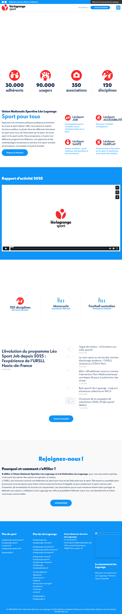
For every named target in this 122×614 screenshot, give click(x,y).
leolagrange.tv (39, 596)
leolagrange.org (39, 540)
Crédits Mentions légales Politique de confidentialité (73, 609)
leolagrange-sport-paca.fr (13, 540)
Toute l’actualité (102, 578)
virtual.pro (37, 589)
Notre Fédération (83, 7)
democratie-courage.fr (42, 583)
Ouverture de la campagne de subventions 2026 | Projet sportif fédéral (96, 402)
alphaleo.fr (37, 575)
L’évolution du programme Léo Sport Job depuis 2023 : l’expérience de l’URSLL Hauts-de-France (29, 358)
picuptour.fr (38, 586)
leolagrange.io (39, 599)
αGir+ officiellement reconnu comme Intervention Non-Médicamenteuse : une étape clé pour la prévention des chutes (98, 375)
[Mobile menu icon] (118, 8)
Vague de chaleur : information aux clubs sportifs (97, 348)
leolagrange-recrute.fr (42, 542)
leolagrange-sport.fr (41, 559)
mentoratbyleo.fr (40, 572)
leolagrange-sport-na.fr (11, 548)
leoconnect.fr (38, 577)
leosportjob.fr (7, 552)
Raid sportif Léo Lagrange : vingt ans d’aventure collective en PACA (98, 389)
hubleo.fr (36, 580)
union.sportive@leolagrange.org (77, 542)
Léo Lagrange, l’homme (105, 575)
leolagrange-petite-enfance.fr (45, 549)
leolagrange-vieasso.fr (42, 562)
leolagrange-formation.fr (43, 552)
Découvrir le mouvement (105, 572)
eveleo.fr (36, 592)
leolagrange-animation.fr (43, 546)
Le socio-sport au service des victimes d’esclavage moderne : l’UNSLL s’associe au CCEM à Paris (98, 360)
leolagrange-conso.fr (42, 556)
